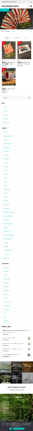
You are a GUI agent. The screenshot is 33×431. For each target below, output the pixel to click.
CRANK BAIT (7, 279)
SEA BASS (6, 118)
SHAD (5, 275)
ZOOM (5, 181)
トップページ (6, 399)
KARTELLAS (7, 147)
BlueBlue (6, 227)
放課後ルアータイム (8, 231)
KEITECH (6, 155)
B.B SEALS (6, 219)
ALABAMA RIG (7, 305)
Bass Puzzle (7, 204)
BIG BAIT (6, 286)
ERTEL (5, 139)
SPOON (5, 294)
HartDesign (6, 208)
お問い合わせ (6, 419)
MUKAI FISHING (8, 239)
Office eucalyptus (8, 143)
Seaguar (6, 170)
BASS (5, 107)
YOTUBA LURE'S (8, 250)
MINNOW (6, 271)
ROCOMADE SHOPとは (8, 417)
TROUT (5, 111)
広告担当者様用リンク (21, 399)
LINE (5, 317)
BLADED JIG (7, 290)
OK (10, 428)
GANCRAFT (7, 151)
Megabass (6, 242)
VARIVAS (6, 200)
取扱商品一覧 (6, 404)
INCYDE (6, 132)
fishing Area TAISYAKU (9, 212)
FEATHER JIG (7, 302)
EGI (4, 313)
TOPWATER (7, 267)
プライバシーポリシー (8, 415)
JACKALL (6, 174)
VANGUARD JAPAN (8, 136)
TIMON (5, 193)
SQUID (5, 115)
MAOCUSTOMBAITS (9, 235)
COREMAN (6, 159)
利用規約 (5, 410)
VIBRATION (6, 283)
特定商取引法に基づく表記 (8, 412)
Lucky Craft (6, 254)
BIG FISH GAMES (8, 216)
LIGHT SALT (7, 122)
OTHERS (6, 321)
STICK (5, 298)
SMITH (5, 178)
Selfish (5, 185)
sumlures (6, 166)
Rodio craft (6, 258)
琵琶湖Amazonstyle (8, 223)
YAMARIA (6, 246)
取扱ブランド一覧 (7, 402)
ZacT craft (6, 162)
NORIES (6, 197)
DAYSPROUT (7, 189)
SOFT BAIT (6, 309)
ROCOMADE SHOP (10, 6)
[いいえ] (31, 426)
